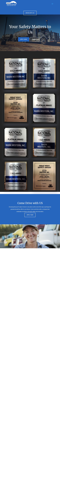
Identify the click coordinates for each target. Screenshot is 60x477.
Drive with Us (30, 12)
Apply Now (23, 39)
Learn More (36, 39)
